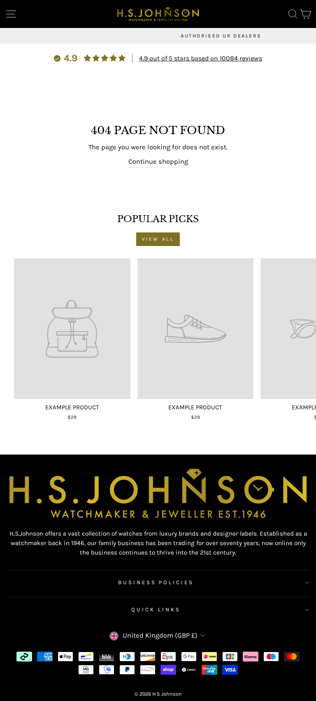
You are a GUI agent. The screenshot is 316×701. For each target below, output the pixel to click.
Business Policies (156, 582)
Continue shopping (158, 161)
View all (158, 239)
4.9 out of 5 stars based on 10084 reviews (200, 58)
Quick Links (156, 609)
